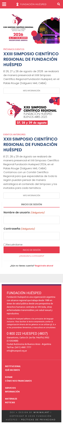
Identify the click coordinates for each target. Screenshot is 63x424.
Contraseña (19, 229)
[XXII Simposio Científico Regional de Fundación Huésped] (31, 112)
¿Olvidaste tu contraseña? (31, 256)
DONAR (8, 377)
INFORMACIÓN (12, 391)
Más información (31, 90)
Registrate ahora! (44, 265)
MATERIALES (11, 398)
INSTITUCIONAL (13, 366)
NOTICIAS (10, 402)
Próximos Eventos (13, 49)
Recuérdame (14, 244)
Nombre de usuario (24, 212)
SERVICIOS (10, 388)
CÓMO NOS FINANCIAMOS (18, 381)
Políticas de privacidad (38, 419)
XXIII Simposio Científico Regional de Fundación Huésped (31, 59)
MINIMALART (42, 412)
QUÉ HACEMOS (12, 370)
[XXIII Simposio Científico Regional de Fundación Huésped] (31, 27)
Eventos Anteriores (14, 135)
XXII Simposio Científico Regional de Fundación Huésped (30, 144)
